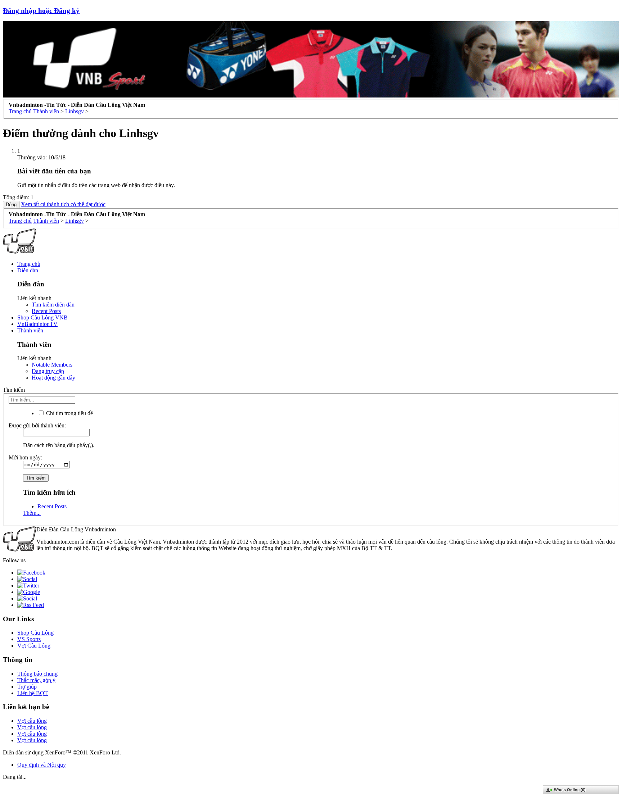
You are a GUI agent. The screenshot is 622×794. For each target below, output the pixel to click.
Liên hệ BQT (32, 693)
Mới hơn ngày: (25, 457)
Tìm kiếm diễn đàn (53, 304)
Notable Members (52, 365)
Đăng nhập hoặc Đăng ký (41, 10)
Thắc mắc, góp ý (36, 680)
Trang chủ (28, 264)
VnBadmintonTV (37, 324)
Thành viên (30, 330)
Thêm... (32, 513)
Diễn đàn (27, 270)
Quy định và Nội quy (41, 765)
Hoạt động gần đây (53, 378)
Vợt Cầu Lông (33, 646)
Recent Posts (46, 311)
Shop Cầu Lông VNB (42, 317)
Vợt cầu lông (32, 721)
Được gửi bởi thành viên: (37, 425)
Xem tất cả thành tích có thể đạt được (63, 204)
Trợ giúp (27, 687)
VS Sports (29, 639)
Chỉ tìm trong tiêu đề (69, 413)
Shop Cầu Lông (35, 633)
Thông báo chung (37, 674)
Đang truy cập (48, 371)
